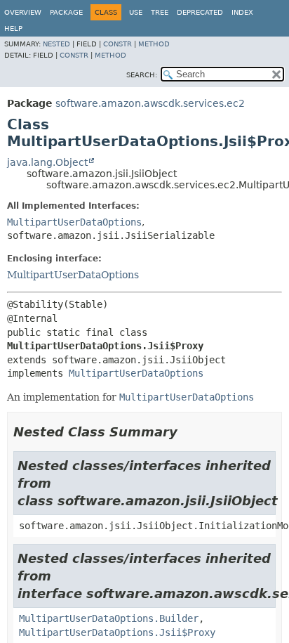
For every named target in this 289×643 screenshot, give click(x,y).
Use (135, 12)
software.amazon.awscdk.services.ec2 (150, 103)
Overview (22, 12)
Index (242, 12)
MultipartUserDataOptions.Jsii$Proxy (117, 632)
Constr (117, 44)
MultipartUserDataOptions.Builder (109, 618)
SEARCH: (141, 75)
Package (66, 12)
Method (154, 44)
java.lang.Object (47, 162)
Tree (159, 12)
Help (13, 28)
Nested (56, 44)
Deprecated (200, 12)
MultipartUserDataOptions (74, 222)
